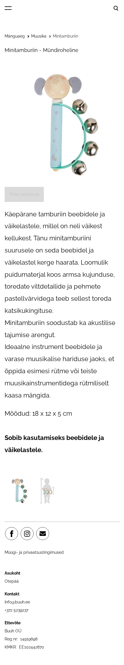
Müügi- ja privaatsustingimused (34, 552)
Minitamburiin (65, 36)
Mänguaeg (15, 36)
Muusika (38, 36)
